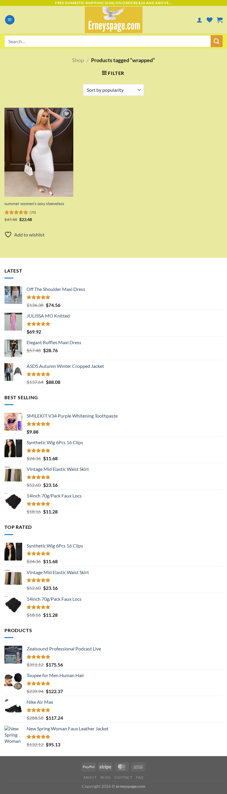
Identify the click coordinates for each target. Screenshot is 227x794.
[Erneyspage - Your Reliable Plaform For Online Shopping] (113, 20)
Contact (123, 777)
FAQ (140, 777)
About (90, 777)
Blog (105, 777)
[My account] (199, 19)
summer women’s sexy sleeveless (34, 203)
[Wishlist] (210, 19)
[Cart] (220, 19)
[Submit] (217, 41)
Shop (78, 60)
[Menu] (9, 20)
